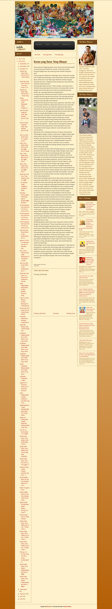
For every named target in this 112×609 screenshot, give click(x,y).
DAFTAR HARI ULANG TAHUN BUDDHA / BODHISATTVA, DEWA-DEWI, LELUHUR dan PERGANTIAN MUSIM (86, 225)
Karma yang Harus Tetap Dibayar (24, 517)
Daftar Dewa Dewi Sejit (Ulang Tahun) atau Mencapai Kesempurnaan (90, 206)
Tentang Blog (59, 55)
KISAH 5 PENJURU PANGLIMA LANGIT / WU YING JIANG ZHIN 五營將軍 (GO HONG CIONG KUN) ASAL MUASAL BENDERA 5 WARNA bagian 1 (87, 292)
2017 (20, 59)
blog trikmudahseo (67, 606)
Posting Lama (70, 313)
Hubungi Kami (47, 55)
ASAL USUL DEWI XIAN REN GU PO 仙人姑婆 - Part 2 (24, 157)
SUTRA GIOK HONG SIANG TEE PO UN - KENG (90, 309)
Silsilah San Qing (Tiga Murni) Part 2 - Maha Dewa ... (24, 75)
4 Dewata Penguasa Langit (23, 378)
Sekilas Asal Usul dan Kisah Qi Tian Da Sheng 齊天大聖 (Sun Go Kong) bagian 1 (87, 354)
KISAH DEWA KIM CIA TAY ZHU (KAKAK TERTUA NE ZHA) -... (24, 496)
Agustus (22, 594)
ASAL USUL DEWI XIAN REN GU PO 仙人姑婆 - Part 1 (24, 168)
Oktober (22, 69)
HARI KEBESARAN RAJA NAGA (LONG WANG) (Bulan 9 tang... (24, 289)
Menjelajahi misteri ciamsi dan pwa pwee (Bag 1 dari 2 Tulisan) (90, 261)
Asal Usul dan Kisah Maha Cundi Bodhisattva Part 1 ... (24, 267)
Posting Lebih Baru (40, 313)
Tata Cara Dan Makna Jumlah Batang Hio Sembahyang (24, 302)
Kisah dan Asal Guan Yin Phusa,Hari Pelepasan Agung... (24, 277)
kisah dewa (38, 44)
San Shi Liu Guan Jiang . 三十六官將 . (24, 432)
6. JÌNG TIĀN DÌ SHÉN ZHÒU (85, 340)
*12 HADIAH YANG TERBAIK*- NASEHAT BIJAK (24, 186)
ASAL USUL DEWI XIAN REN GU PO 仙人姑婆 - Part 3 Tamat (24, 147)
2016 (20, 61)
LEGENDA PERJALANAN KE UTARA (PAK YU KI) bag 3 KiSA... (24, 347)
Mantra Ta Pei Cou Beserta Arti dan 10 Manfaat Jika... (24, 244)
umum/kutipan (65, 44)
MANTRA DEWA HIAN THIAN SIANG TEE (90, 243)
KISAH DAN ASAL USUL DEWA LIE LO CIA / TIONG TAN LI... (24, 525)
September (23, 589)
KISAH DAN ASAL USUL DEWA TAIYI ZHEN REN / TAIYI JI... (24, 440)
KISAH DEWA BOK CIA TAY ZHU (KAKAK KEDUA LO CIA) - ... (24, 481)
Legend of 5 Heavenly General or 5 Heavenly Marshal (24, 387)
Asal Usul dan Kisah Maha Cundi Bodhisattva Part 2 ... (24, 234)
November (23, 66)
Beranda (37, 55)
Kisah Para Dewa (48, 606)
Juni (21, 599)
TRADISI (47, 44)
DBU (38, 265)
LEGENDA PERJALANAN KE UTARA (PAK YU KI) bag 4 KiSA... (24, 337)
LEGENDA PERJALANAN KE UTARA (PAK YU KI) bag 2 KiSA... (24, 358)
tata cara (55, 44)
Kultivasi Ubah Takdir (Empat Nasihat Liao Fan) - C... (24, 471)
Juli (21, 596)
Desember (23, 64)
